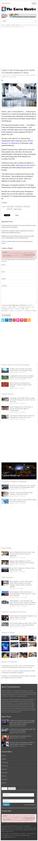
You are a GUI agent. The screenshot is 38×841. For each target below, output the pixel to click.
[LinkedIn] (10, 320)
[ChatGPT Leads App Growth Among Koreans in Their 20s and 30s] (5, 494)
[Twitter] (3, 320)
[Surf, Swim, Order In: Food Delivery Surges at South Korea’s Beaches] (5, 501)
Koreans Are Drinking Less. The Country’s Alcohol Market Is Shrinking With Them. (23, 486)
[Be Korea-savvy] (19, 9)
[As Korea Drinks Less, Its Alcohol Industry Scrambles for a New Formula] (14, 644)
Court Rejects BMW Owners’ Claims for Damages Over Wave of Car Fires (22, 416)
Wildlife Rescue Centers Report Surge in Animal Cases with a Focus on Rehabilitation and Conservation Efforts (17, 237)
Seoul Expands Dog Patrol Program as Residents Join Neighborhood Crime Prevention (18, 677)
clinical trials (18, 206)
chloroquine (10, 206)
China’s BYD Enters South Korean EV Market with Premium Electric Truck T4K (17, 666)
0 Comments (22, 372)
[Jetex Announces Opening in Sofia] (23, 638)
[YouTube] (21, 320)
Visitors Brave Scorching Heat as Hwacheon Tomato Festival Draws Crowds (21, 384)
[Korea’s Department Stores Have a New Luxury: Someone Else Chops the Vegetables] (5, 553)
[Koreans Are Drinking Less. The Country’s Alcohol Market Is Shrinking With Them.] (5, 487)
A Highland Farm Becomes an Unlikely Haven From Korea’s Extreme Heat (22, 377)
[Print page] (19, 80)
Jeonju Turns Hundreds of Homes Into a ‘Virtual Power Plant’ (22, 569)
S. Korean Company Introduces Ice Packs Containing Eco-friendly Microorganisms (18, 671)
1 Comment (24, 606)
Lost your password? (29, 804)
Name (3, 265)
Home (3, 25)
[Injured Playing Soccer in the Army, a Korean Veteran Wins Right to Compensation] (5, 408)
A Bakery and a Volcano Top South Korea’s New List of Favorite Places (21, 369)
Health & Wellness (15, 25)
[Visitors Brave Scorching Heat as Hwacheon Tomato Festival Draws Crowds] (5, 384)
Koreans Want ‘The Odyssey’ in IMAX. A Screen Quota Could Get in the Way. (22, 743)
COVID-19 (9, 209)
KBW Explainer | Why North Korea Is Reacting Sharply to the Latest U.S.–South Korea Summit (23, 593)
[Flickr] (17, 320)
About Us (4, 783)
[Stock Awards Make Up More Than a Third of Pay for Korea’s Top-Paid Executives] (5, 624)
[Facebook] (6, 320)
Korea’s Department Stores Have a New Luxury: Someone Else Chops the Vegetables (22, 554)
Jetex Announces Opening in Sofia (20, 736)
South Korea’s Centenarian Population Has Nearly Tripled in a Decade (23, 617)
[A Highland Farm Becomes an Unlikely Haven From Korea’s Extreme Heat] (5, 377)
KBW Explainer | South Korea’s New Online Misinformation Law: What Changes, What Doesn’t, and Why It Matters (21, 584)
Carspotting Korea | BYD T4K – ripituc (11, 665)
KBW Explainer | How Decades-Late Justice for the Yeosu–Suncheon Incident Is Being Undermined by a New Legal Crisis (23, 602)
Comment (4, 286)
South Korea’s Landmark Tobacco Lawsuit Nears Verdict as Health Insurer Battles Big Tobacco (17, 231)
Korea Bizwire (20, 75)
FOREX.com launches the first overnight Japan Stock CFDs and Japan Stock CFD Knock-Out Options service (22, 722)
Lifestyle (8, 25)
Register (12, 788)
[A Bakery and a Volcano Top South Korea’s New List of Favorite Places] (5, 370)
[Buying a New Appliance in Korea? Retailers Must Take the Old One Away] (5, 562)
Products (3, 776)
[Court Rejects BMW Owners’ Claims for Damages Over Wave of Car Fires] (5, 417)
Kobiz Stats (4, 772)
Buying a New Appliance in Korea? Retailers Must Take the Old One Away (22, 562)
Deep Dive (4, 769)
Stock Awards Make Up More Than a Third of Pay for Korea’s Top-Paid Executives (23, 624)
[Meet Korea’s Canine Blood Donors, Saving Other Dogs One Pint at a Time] (32, 654)
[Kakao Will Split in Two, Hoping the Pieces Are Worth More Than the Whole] (5, 655)
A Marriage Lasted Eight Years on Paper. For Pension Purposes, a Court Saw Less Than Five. (22, 399)
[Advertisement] (19, 48)
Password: (5, 798)
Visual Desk (4, 766)
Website (3, 279)
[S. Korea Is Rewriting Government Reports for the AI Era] (5, 646)
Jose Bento (4, 676)
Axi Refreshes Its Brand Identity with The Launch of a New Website (22, 730)
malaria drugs (17, 209)
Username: (6, 792)
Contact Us (4, 779)
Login (4, 788)
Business (3, 755)
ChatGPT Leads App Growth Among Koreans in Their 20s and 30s (21, 493)
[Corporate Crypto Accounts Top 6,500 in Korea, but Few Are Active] (23, 655)
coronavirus (26, 206)
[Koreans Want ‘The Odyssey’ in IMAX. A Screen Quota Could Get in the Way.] (32, 638)
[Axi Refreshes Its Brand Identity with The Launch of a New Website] (14, 638)
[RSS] (28, 320)
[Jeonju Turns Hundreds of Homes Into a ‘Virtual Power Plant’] (5, 569)
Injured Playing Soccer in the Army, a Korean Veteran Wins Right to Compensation (21, 408)
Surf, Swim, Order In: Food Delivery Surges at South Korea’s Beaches (23, 500)
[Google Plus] (14, 320)
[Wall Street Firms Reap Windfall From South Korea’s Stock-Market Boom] (14, 655)
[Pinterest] (25, 320)
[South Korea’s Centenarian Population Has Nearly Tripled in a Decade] (5, 618)
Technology (4, 762)
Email (3, 272)
